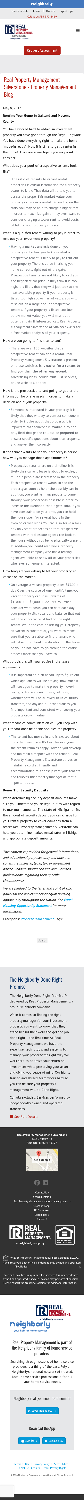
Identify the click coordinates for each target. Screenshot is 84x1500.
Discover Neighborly (40, 1410)
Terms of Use (22, 1464)
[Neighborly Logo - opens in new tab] (42, 1326)
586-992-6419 (48, 16)
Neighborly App (41, 1206)
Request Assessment (42, 50)
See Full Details (26, 1116)
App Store (30, 1440)
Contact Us (41, 1192)
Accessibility (61, 1464)
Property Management (37, 919)
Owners (50, 11)
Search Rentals (19, 11)
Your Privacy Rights (55, 1468)
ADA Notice (21, 1266)
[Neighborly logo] (42, 4)
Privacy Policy (42, 1464)
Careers (41, 1219)
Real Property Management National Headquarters (41, 1201)
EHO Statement (41, 1210)
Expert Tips (66, 11)
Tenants (37, 11)
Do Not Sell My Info (28, 1468)
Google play (55, 1441)
